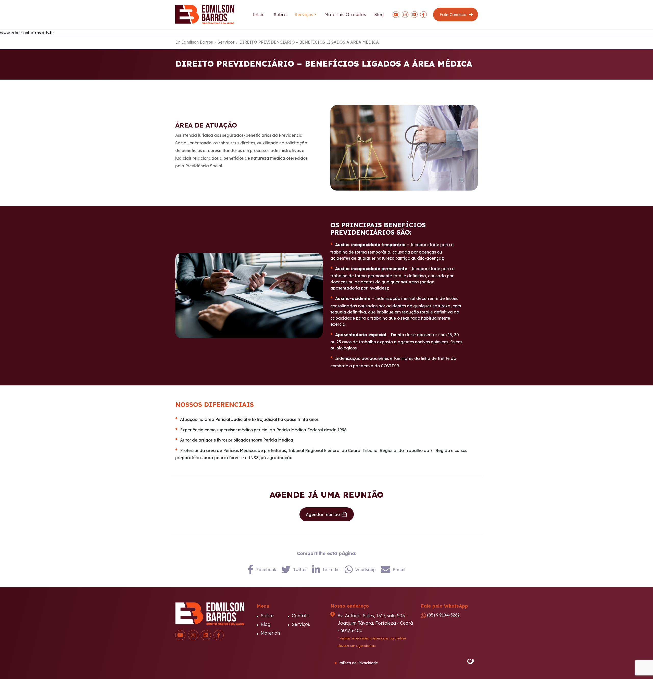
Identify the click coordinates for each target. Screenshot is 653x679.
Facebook (266, 569)
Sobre (280, 14)
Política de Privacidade (358, 663)
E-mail (399, 569)
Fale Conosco (452, 14)
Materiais (270, 633)
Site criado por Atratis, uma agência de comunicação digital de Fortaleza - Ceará (470, 661)
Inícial (259, 14)
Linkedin (331, 569)
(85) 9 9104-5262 (443, 615)
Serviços (304, 14)
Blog (379, 14)
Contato (300, 616)
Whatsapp (365, 569)
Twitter (300, 569)
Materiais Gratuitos (345, 14)
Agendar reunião (323, 514)
